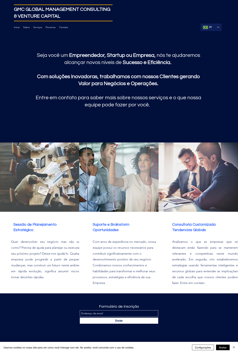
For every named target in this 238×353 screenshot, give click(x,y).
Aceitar (223, 347)
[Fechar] (234, 347)
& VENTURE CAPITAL (37, 16)
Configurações (203, 347)
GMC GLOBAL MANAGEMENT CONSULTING (62, 9)
